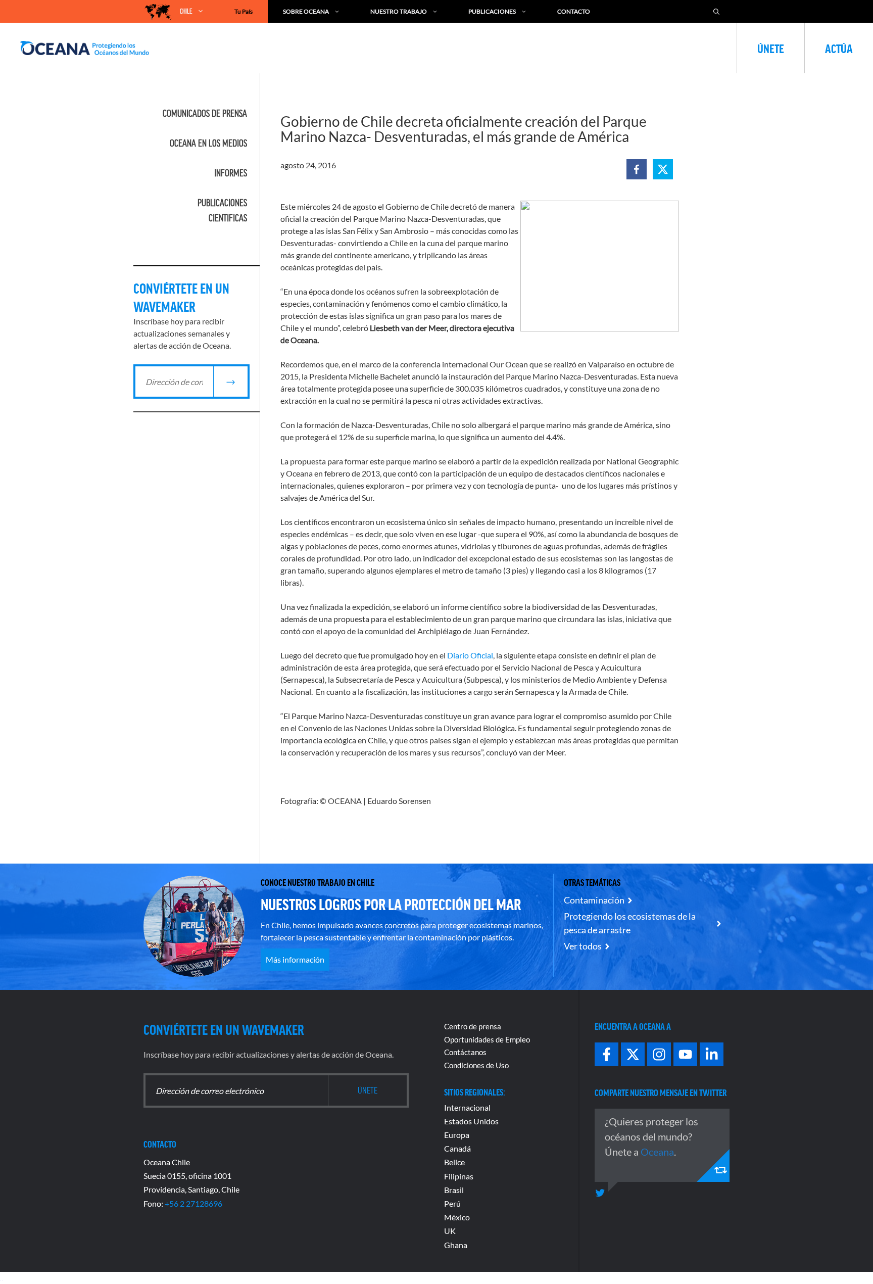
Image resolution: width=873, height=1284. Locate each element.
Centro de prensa (472, 1026)
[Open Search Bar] (716, 11)
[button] (636, 169)
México (457, 1217)
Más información (295, 959)
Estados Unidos (471, 1121)
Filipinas (458, 1176)
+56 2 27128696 (193, 1203)
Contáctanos (465, 1052)
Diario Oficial (470, 655)
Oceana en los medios (208, 143)
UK (450, 1230)
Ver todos (583, 946)
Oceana (657, 1152)
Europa (456, 1134)
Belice (454, 1162)
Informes (230, 173)
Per (450, 1203)
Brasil (454, 1190)
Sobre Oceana (306, 11)
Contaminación (594, 900)
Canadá (457, 1148)
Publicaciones (492, 11)
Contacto (573, 11)
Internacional (467, 1107)
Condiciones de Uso (476, 1065)
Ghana (455, 1245)
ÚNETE (770, 48)
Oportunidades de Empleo (487, 1039)
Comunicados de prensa (205, 113)
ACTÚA (839, 48)
